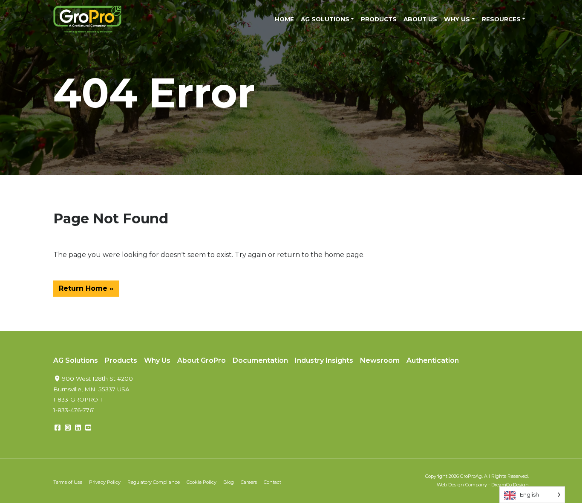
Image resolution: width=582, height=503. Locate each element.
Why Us (157, 360)
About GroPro (201, 360)
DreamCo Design (510, 485)
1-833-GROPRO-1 (77, 399)
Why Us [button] (457, 19)
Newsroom (380, 360)
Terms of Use (67, 482)
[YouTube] (88, 428)
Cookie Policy (201, 482)
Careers (249, 482)
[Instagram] (67, 428)
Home (284, 19)
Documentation (260, 360)
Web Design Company (462, 485)
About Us (420, 19)
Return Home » (86, 288)
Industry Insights (324, 360)
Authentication (432, 360)
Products (379, 19)
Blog (228, 482)
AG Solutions (75, 360)
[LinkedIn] (78, 428)
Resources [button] (501, 19)
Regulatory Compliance (153, 482)
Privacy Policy (105, 482)
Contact (272, 482)
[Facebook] (57, 428)
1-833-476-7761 (74, 410)
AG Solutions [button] (325, 19)
